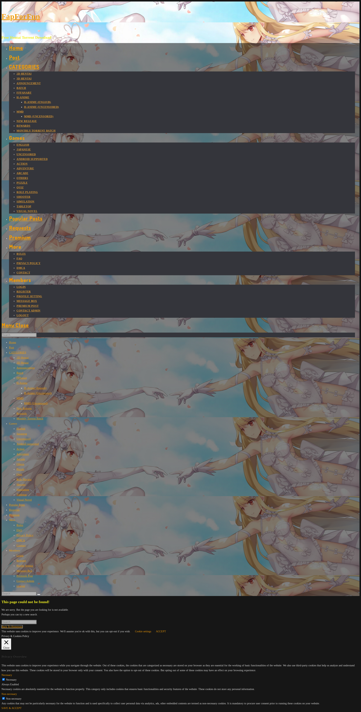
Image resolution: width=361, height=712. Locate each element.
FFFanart (22, 377)
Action (20, 448)
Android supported (28, 443)
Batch (20, 372)
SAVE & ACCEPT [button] (12, 708)
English (21, 428)
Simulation (23, 489)
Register (21, 560)
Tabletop (22, 494)
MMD (20, 398)
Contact (21, 545)
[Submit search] (38, 594)
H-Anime (22, 382)
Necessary (11, 679)
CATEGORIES (17, 352)
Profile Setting (25, 565)
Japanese (22, 433)
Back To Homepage (12, 626)
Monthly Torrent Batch (30, 418)
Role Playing (24, 479)
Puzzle (20, 469)
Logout (21, 586)
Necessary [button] (7, 675)
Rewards (22, 413)
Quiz (19, 474)
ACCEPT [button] (161, 631)
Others (20, 464)
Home (12, 342)
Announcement (26, 367)
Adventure (23, 454)
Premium (14, 514)
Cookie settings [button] (143, 631)
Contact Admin (25, 580)
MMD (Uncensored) (36, 403)
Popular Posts (17, 504)
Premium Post (25, 575)
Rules (20, 525)
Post (11, 347)
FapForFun (21, 16)
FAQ (19, 530)
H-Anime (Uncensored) (38, 393)
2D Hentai (23, 357)
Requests (14, 509)
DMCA (21, 540)
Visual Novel (24, 499)
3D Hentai (23, 362)
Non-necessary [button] (9, 694)
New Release (24, 408)
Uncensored (24, 438)
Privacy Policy (25, 535)
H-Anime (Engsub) (35, 388)
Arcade (21, 459)
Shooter (21, 484)
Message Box (24, 570)
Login (20, 555)
